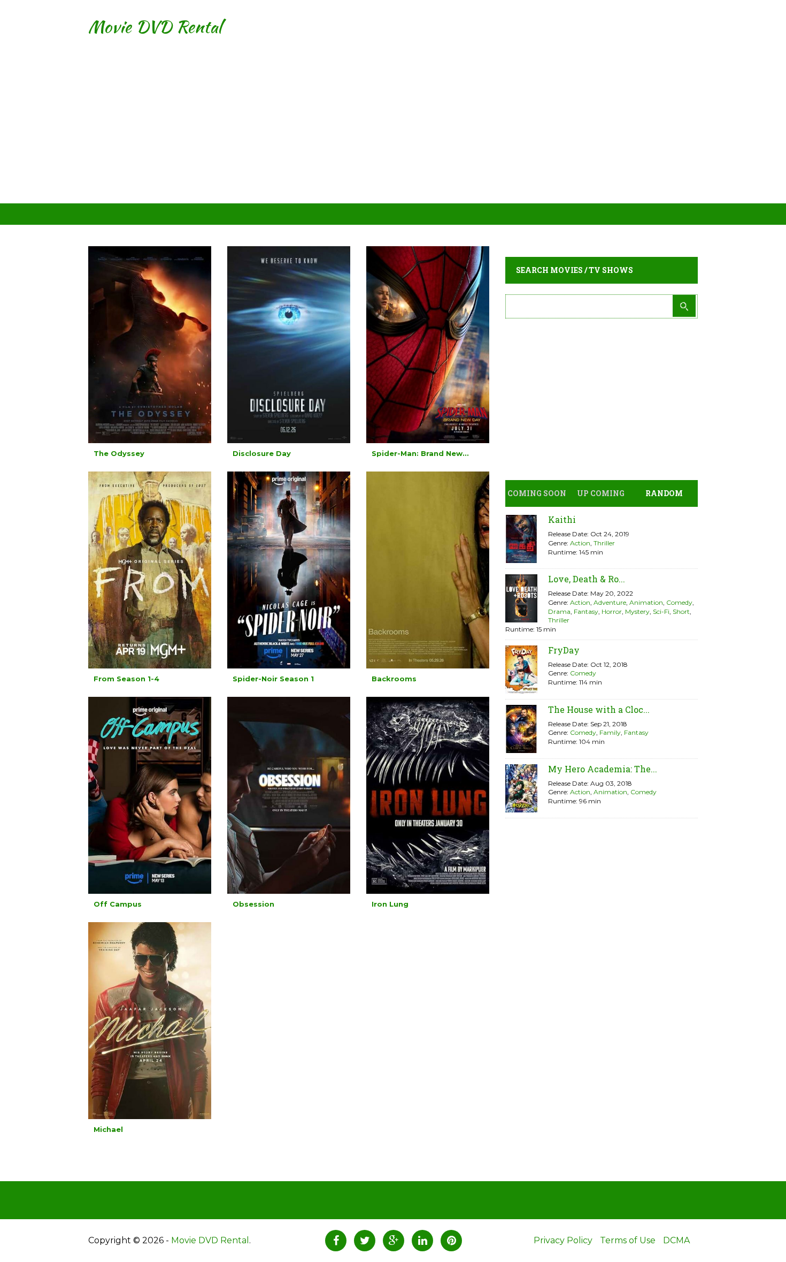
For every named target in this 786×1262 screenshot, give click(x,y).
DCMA (676, 1240)
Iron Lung (390, 904)
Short (681, 611)
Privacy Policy (563, 1240)
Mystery (637, 611)
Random (664, 493)
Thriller (604, 543)
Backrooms (394, 678)
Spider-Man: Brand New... (420, 453)
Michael (108, 1129)
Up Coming (601, 493)
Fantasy (586, 611)
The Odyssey (119, 453)
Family (610, 732)
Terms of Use (628, 1240)
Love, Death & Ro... (586, 578)
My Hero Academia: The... (602, 768)
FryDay (564, 650)
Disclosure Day (262, 453)
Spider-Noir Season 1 (273, 678)
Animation (646, 602)
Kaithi (562, 519)
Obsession (253, 904)
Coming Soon (536, 493)
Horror (612, 611)
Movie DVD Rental (154, 26)
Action (580, 543)
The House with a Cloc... (599, 709)
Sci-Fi (661, 611)
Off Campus (118, 904)
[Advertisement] (393, 128)
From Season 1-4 (126, 678)
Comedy (679, 602)
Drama (559, 611)
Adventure (610, 602)
